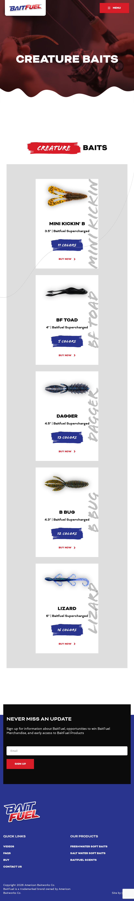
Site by (121, 892)
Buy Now (65, 259)
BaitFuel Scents (83, 860)
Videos (8, 846)
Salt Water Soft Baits (88, 853)
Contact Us (12, 867)
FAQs (7, 853)
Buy (6, 860)
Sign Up (20, 764)
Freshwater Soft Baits (89, 846)
